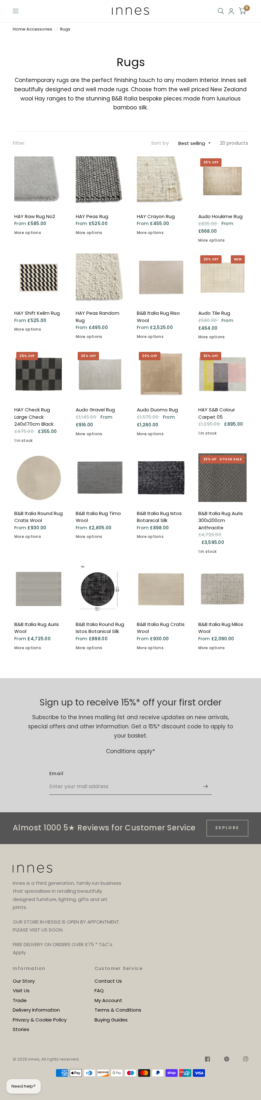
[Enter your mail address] (205, 786)
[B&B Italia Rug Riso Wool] (161, 277)
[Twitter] (227, 1060)
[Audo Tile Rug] (222, 277)
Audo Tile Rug (214, 313)
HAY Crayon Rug (156, 216)
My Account (108, 1000)
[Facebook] (207, 1060)
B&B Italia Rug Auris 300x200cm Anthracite (220, 520)
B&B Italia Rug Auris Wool (36, 628)
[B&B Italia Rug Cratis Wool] (161, 588)
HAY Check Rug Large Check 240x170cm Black (33, 416)
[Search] (220, 11)
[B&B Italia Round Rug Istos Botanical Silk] (100, 588)
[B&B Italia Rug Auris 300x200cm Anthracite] (222, 477)
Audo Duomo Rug (157, 409)
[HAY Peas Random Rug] (100, 277)
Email (56, 773)
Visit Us (21, 990)
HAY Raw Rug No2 (34, 216)
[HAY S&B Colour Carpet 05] (222, 374)
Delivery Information (36, 1010)
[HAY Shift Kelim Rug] (38, 277)
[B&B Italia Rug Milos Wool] (222, 588)
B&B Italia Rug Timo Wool (98, 517)
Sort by (160, 143)
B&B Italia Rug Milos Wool (220, 628)
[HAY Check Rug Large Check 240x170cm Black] (38, 374)
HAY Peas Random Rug (97, 317)
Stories (21, 1029)
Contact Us (108, 981)
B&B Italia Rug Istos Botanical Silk (159, 517)
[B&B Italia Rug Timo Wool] (100, 477)
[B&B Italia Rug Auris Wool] (38, 588)
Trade (20, 1000)
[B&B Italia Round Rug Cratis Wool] (38, 477)
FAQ (99, 990)
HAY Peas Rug (92, 216)
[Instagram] (242, 1060)
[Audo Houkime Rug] (222, 180)
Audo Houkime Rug (220, 216)
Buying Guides (111, 1019)
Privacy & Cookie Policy (40, 1019)
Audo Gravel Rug (95, 409)
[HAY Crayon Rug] (161, 180)
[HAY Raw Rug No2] (38, 180)
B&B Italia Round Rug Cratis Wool (38, 517)
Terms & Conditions (118, 1010)
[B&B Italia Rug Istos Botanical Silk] (161, 477)
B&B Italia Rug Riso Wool (158, 317)
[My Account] (231, 11)
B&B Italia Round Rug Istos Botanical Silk (100, 628)
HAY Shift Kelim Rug (37, 313)
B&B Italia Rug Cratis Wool (161, 628)
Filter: (19, 143)
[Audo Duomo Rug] (161, 374)
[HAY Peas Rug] (100, 180)
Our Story (24, 981)
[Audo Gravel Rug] (100, 374)
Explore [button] (227, 828)
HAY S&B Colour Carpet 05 (216, 413)
